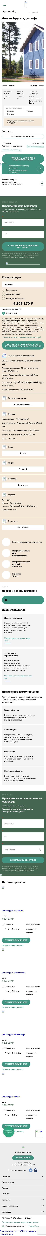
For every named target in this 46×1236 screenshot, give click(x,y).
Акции (5, 1188)
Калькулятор (8, 1182)
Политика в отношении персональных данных (20, 1222)
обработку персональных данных (22, 257)
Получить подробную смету (13, 945)
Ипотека (5, 1194)
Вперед (34, 85)
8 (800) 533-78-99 (9, 182)
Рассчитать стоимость (35, 146)
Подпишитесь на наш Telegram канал (18, 1231)
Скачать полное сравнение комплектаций (22, 337)
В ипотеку (23, 136)
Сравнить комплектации (11, 150)
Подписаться (6, 1234)
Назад (11, 85)
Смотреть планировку (16, 940)
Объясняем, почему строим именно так (18, 677)
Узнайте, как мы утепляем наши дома (17, 639)
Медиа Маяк (34, 1226)
